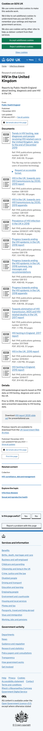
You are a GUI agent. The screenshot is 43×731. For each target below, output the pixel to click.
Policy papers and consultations (17, 653)
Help (4, 678)
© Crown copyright (22, 725)
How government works (13, 662)
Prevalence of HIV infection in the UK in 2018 (26, 222)
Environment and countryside (15, 596)
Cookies (21, 678)
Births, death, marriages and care (17, 555)
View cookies (21, 52)
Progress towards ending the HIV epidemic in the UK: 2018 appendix (26, 290)
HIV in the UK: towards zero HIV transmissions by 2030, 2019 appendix (26, 202)
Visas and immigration (12, 615)
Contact (30, 681)
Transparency (8, 657)
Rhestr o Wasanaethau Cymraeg (17, 688)
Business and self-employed (15, 559)
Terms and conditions (12, 684)
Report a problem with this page (22, 525)
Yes (27, 516)
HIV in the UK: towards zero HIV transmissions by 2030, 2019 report (26, 181)
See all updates (23, 117)
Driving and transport (12, 582)
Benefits (6, 550)
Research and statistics (13, 648)
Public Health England (11, 105)
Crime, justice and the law (14, 573)
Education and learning (12, 587)
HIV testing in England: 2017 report (26, 334)
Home (4, 66)
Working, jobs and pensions (14, 619)
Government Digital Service (14, 691)
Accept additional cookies (21, 40)
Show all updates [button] (8, 444)
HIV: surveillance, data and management (18, 477)
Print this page (11, 456)
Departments (8, 634)
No (38, 516)
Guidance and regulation (13, 643)
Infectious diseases (17, 66)
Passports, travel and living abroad (18, 610)
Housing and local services (14, 601)
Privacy (11, 678)
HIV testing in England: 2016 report (23, 368)
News (4, 639)
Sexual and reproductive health (15, 497)
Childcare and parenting (13, 564)
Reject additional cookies (21, 46)
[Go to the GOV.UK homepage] (11, 60)
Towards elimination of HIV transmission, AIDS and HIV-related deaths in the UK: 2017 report (26, 313)
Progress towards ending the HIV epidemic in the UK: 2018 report (26, 242)
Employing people (10, 592)
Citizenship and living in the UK (16, 569)
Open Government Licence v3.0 (16, 703)
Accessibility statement (13, 681)
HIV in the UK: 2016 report (25, 351)
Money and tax (8, 605)
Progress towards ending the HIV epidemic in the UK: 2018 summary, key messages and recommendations (26, 266)
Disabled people (9, 578)
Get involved (7, 666)
